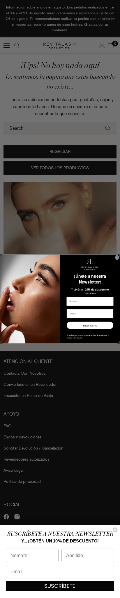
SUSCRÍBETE (59, 586)
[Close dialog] (117, 257)
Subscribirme (90, 325)
